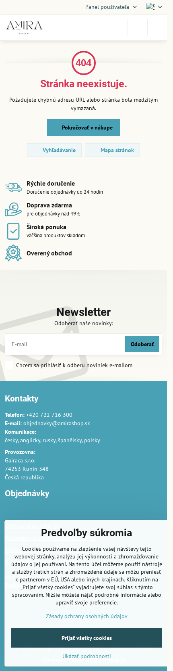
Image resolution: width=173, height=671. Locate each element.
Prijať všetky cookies (87, 638)
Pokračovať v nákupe (86, 127)
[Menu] (157, 27)
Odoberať (142, 344)
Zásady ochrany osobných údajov (87, 616)
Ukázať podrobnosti (86, 656)
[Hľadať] (118, 27)
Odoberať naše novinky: (83, 323)
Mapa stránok (116, 150)
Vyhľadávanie (58, 150)
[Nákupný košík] (137, 27)
